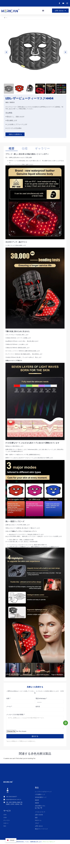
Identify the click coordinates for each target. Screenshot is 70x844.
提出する (35, 736)
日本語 (12, 840)
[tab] (11, 148)
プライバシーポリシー (48, 841)
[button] (43, 10)
